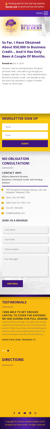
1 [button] (3, 350)
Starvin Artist (22, 424)
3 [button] (8, 350)
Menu (39, 13)
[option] (25, 327)
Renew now (11, 6)
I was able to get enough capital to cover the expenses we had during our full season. (25, 315)
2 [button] (5, 350)
